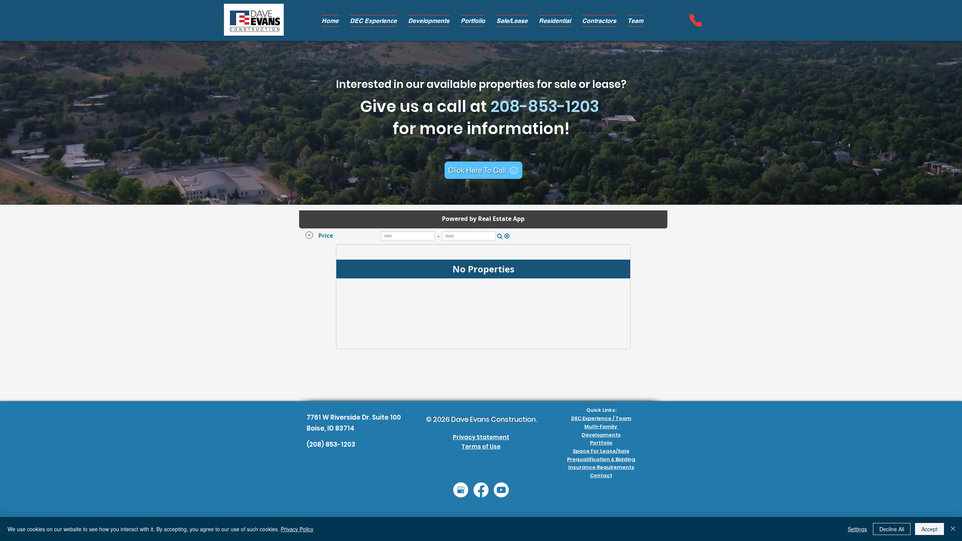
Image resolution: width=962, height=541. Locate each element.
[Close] (952, 529)
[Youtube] (501, 489)
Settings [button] (857, 529)
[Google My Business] (460, 489)
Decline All (891, 529)
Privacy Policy (297, 529)
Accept (929, 529)
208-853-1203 (544, 106)
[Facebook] (481, 489)
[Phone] (695, 20)
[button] (428, 21)
